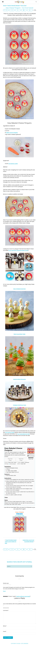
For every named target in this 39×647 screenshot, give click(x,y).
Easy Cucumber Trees (19, 334)
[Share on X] (18, 10)
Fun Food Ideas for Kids (23, 434)
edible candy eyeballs (12, 132)
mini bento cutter (13, 163)
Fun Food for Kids (9, 432)
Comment (6, 610)
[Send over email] (30, 10)
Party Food (23, 5)
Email (4, 631)
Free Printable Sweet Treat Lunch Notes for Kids (11, 541)
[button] (28, 457)
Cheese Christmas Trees (19, 405)
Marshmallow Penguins (19, 379)
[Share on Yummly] (24, 10)
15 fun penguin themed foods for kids (18, 250)
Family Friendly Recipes (13, 5)
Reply (4, 591)
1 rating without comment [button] (23, 596)
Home (4, 5)
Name (5, 626)
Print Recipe (31, 455)
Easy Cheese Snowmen (19, 289)
